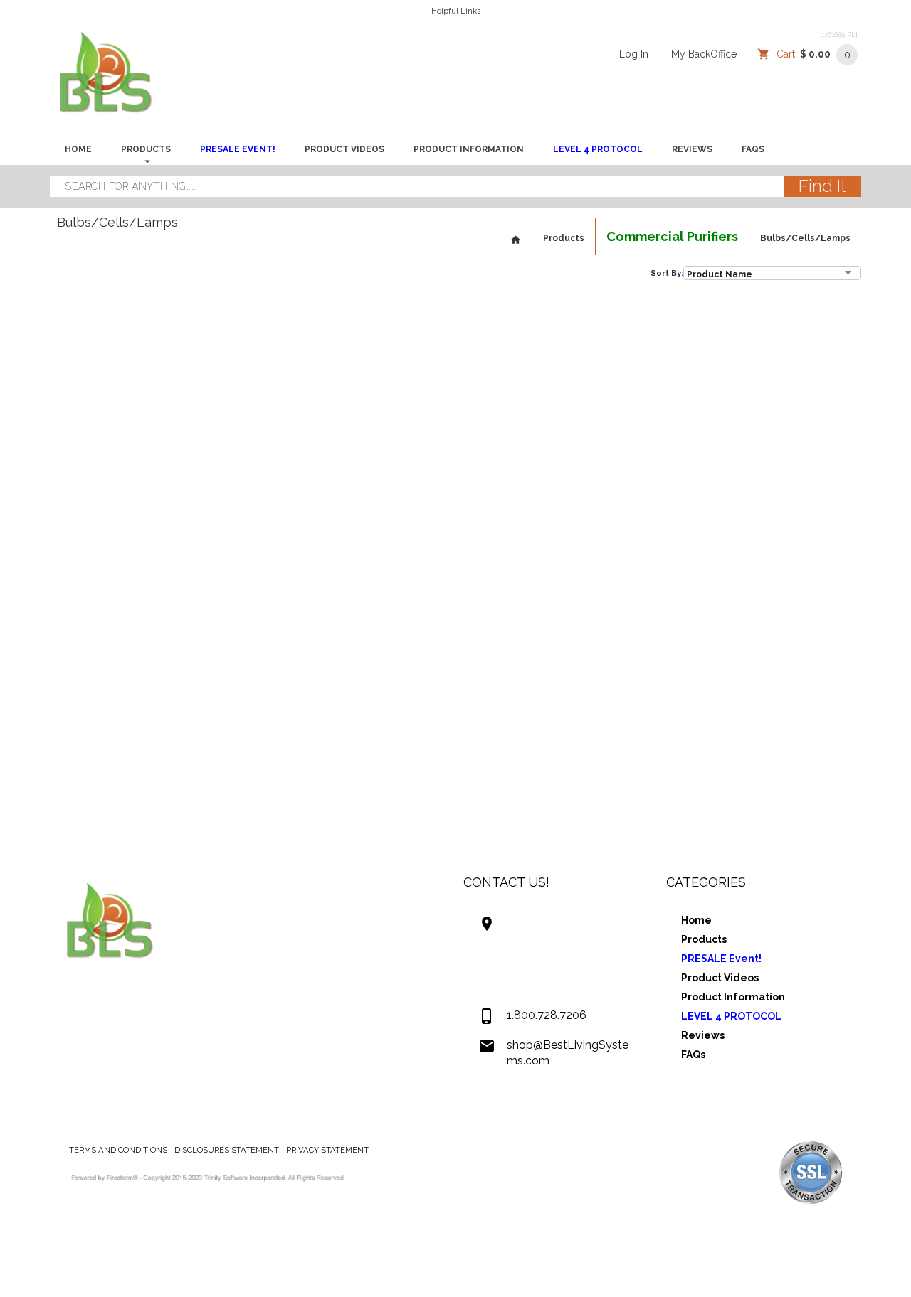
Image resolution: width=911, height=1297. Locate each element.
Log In (633, 54)
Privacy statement (327, 1150)
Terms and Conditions (118, 1150)
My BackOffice (704, 54)
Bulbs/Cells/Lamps (805, 238)
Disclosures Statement (226, 1150)
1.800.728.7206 (546, 1015)
